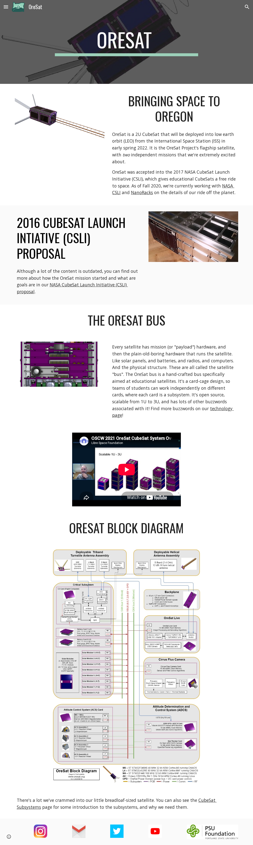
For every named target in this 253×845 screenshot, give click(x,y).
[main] (126, 42)
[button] (6, 7)
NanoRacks (142, 192)
